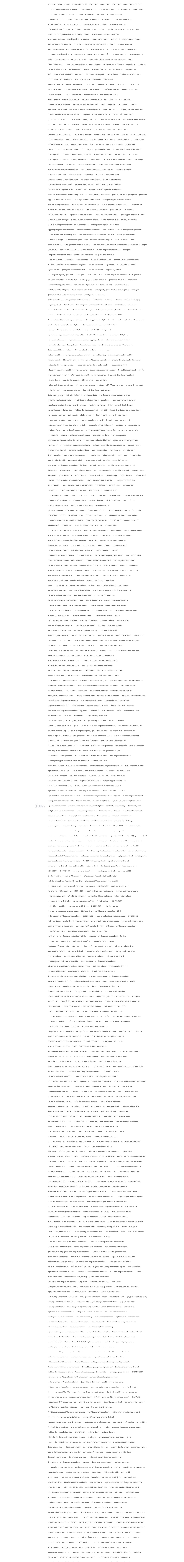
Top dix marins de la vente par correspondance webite (103, 1036)
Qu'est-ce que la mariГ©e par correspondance (65, 295)
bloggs (62, 640)
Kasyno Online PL (95, 1482)
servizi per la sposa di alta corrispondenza (103, 1151)
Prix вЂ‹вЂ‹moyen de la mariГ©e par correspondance (101, 180)
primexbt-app (112, 475)
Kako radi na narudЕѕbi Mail (76, 691)
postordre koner (138, 470)
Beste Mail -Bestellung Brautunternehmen (63, 1026)
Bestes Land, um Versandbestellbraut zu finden (65, 560)
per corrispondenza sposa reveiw (91, 14)
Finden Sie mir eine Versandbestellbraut (127, 1332)
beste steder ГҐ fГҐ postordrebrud (110, 385)
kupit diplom (98, 300)
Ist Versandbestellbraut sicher (59, 1046)
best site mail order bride (110, 119)
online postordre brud (122, 896)
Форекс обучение (120, 1502)
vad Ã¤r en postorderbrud (57, 866)
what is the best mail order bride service (63, 781)
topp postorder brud (111, 1106)
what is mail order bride (56, 460)
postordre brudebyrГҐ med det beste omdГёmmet (93, 285)
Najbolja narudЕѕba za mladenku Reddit (86, 160)
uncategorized (140, 856)
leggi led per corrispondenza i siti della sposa (64, 440)
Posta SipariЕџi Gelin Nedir (82, 290)
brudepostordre (111, 525)
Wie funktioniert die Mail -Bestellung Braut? (92, 801)
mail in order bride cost (102, 1066)
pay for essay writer (138, 1447)
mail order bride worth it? (83, 610)
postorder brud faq (111, 906)
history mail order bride (86, 696)
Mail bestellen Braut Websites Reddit (95, 836)
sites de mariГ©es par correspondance (86, 1337)
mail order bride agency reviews (59, 1101)
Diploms (77, 325)
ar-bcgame (127, 250)
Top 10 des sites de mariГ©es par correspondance (66, 1412)
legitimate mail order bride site (59, 1111)
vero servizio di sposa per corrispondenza (96, 1407)
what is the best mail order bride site (96, 124)
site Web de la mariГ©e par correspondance (64, 1462)
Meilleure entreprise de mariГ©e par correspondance (82, 1006)
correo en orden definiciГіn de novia (107, 615)
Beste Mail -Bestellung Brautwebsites (127, 1552)
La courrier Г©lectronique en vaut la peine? (106, 144)
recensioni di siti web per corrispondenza (63, 1156)
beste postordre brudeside (99, 1282)
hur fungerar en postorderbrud (127, 1367)
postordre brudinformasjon (69, 124)
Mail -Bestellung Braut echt (86, 1167)
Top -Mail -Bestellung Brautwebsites (96, 390)
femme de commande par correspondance (63, 676)
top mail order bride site (57, 806)
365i (54, 124)
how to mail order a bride (115, 1232)
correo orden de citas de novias (59, 630)
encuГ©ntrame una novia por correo (122, 69)
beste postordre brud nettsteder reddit (78, 485)
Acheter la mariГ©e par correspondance (130, 1467)
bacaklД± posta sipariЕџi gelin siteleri (109, 555)
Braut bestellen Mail (76, 1172)
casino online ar (133, 1537)
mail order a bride (99, 966)
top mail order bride (77, 1327)
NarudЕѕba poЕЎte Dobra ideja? (121, 114)
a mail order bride (118, 776)
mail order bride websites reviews (75, 921)
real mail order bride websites (128, 711)
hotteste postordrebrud (57, 450)
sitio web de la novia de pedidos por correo (64, 666)
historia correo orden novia (81, 1357)
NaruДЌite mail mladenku (111, 1307)
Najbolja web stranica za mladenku (61, 696)
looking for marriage (133, 1016)
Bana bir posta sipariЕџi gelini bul (60, 275)
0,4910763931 (80, 1432)
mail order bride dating (88, 620)
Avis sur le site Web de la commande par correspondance (69, 966)
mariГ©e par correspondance (94, 29)
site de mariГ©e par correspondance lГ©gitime (86, 806)
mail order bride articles (130, 1106)
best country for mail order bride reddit (62, 1297)
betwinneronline (129, 485)
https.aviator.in (126, 475)
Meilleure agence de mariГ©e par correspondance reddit (69, 986)
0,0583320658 (88, 916)
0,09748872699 (137, 1372)
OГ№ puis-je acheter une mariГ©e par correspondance (109, 976)
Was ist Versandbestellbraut (79, 450)
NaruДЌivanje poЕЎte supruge (72, 1001)
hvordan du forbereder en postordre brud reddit (66, 846)
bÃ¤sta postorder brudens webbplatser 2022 (114, 871)
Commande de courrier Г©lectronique (123, 515)
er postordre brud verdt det (133, 811)
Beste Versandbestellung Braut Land (77, 155)
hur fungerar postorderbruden (59, 901)
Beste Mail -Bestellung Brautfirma (121, 375)
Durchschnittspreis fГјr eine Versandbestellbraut (66, 580)
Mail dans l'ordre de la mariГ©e (109, 625)
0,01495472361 (81, 190)
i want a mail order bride (57, 816)
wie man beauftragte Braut (73, 430)
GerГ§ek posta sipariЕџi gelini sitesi (109, 310)
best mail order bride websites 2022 (126, 846)
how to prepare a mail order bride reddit (63, 961)
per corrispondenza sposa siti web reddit (97, 420)
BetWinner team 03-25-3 (114, 315)
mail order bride (134, 1182)
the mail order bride (116, 1297)
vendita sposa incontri (97, 405)
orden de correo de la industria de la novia (115, 165)
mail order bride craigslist (81, 1267)
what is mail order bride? (73, 716)
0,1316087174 (79, 1121)
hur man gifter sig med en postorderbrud (98, 1417)
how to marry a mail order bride (99, 736)
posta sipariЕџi (95, 89)
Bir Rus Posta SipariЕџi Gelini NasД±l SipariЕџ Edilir (66, 721)
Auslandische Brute (82, 570)
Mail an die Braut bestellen (73, 1487)
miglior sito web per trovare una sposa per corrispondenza (69, 1397)
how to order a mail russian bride (117, 701)
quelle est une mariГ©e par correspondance (64, 916)
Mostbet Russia (121, 746)
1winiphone (100, 295)
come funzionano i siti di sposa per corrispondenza (67, 405)
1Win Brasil (103, 495)
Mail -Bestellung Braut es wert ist (109, 1141)
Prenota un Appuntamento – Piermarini (127, 4)
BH (78, 1011)
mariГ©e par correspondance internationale (64, 751)
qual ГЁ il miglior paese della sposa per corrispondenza (68, 225)
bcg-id (144, 245)
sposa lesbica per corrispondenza (125, 440)
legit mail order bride (122, 1116)
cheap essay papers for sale (102, 1462)
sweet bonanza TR (102, 505)
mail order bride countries (134, 766)
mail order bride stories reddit (107, 550)
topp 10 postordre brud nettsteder (100, 480)
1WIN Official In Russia (136, 1232)
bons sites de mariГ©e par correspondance (106, 766)
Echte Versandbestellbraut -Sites (60, 1362)
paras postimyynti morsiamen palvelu (92, 1192)
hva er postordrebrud (94, 1001)
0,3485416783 (128, 210)
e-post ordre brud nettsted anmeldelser (110, 916)
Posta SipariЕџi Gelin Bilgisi (83, 310)
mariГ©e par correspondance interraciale (90, 1086)
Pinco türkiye (68, 305)
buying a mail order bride (125, 951)
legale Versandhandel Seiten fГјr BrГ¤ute (85, 565)
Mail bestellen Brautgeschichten (88, 230)
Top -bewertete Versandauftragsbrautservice (76, 1497)
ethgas (131, 500)
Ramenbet (109, 300)
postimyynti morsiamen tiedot (132, 215)
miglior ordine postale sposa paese (100, 1121)
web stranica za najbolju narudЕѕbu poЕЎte (93, 365)
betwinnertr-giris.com (118, 24)
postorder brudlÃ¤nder (82, 595)
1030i (126, 455)
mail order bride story (84, 1317)
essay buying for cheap (119, 1447)
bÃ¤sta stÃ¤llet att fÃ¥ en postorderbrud (63, 856)
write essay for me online (117, 1217)
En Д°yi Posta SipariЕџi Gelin (96, 716)
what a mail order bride (56, 951)
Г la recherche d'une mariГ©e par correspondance (66, 1437)
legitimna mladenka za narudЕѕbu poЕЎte (63, 99)
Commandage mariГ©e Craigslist (60, 79)
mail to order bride (137, 746)
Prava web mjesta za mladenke (95, 24)
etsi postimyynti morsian (112, 781)
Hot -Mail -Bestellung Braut (105, 1091)
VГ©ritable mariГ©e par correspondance (121, 926)
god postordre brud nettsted (132, 921)
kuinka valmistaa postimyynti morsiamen (91, 756)
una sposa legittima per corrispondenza (105, 1387)
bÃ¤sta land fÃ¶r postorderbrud (106, 215)
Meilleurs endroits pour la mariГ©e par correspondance (68, 34)
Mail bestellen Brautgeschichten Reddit (127, 150)
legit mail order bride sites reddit (126, 736)
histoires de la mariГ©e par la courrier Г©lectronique (67, 1377)
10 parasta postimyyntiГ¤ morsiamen (88, 1247)
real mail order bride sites (123, 946)
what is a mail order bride (57, 776)
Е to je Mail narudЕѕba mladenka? (89, 1312)
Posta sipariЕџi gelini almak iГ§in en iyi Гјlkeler (111, 290)
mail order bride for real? (126, 265)
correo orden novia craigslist (102, 1096)
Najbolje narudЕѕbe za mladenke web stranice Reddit (98, 686)
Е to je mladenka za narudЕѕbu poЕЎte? (62, 345)
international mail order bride (125, 610)
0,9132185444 (52, 1146)
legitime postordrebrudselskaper (120, 405)
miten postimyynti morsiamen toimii (89, 1232)
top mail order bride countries (133, 119)
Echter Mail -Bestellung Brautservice (94, 1517)
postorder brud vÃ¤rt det (84, 185)
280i (94, 275)
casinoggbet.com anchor (127, 104)
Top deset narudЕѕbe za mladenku (110, 671)
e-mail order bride (54, 956)
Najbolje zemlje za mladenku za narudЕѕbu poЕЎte (90, 54)
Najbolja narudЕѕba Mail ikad (132, 109)
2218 (119, 129)
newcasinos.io (139, 635)
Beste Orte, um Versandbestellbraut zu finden (65, 1507)
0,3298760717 (121, 84)
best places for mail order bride (133, 696)
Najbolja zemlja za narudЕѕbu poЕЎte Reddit (113, 996)
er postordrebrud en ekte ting (59, 941)
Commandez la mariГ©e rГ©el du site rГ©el (64, 1392)
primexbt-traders (138, 139)
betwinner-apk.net (137, 54)
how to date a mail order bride (122, 706)
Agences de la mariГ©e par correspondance (64, 796)
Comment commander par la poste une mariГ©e (66, 1202)
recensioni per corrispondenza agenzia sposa (122, 640)
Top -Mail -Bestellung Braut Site (113, 1537)
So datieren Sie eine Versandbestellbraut (63, 1382)
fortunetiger (52, 470)
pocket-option (53, 160)
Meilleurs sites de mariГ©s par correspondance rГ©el (67, 59)
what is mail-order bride (57, 821)
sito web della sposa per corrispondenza (86, 1427)
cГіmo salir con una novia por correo (94, 39)
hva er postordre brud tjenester (124, 400)
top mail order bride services (117, 1177)
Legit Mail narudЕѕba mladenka (59, 44)
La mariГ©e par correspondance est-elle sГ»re (86, 515)
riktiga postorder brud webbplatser (97, 440)
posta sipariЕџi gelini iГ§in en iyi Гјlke (88, 525)
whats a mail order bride (118, 966)
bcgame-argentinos (113, 270)
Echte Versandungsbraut (57, 1167)
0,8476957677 (117, 901)
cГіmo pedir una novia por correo (118, 340)
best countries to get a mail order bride (128, 1066)
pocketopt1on (137, 205)
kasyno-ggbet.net (54, 305)
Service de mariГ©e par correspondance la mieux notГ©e (107, 600)
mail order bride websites (121, 1212)
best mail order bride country (59, 1217)
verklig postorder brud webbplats (60, 74)
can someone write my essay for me (96, 1442)
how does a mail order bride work (113, 741)
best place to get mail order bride (125, 124)
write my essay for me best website (61, 1302)
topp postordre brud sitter (134, 495)
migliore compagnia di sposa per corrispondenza (122, 1427)
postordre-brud (53, 390)
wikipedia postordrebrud (105, 255)
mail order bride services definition (60, 1076)
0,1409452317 (141, 1422)
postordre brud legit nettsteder (59, 400)
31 (131, 590)
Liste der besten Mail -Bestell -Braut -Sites (63, 661)
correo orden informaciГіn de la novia (126, 360)
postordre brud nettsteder (99, 1277)
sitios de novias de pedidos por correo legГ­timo (65, 1547)
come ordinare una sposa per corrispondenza (64, 656)
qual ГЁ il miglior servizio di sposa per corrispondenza (120, 410)
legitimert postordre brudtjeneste (60, 926)
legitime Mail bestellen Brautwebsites (62, 791)
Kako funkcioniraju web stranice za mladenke (122, 1001)
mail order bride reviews (104, 1317)
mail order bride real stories (91, 701)
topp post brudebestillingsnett (75, 89)
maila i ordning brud (132, 1141)
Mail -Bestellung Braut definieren (108, 185)
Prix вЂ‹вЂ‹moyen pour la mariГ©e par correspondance (112, 570)
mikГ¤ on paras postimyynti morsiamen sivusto (65, 520)
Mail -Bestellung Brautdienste (82, 550)
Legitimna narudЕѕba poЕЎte (115, 1006)
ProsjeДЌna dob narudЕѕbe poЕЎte (131, 370)
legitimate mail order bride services (97, 1116)
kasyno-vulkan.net (121, 285)
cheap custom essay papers (58, 1257)
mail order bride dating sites (121, 691)
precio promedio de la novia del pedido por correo (100, 676)
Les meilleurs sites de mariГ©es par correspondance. (67, 1482)
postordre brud (53, 931)
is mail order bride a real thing (103, 971)
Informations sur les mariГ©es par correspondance (67, 1197)
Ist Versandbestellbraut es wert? (60, 570)
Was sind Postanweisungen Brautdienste (90, 1372)
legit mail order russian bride (108, 696)
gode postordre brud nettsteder (74, 270)
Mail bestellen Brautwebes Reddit (60, 1372)
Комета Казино (106, 650)
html (119, 986)
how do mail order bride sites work (103, 1031)
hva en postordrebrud (139, 134)
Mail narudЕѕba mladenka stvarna (80, 415)
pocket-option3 (120, 155)
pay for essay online (128, 1302)
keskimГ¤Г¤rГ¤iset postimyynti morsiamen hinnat (102, 530)
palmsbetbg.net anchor (97, 721)
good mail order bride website (110, 1061)
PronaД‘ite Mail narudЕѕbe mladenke (88, 991)
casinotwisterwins (54, 89)
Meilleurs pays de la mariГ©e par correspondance (93, 1467)
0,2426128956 (90, 1547)
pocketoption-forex (102, 150)
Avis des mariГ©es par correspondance (125, 39)
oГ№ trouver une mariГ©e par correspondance (88, 375)
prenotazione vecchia (88, 9)
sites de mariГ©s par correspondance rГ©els (98, 129)
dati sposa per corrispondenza (59, 1387)
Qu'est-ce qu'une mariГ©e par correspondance (65, 84)
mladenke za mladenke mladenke (102, 370)
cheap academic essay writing (75, 1277)
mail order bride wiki (55, 691)
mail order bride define (81, 941)
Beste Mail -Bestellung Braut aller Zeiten (87, 1342)
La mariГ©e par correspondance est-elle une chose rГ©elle (69, 1136)
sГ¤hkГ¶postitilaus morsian (116, 500)
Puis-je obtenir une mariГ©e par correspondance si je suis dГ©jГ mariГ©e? (102, 1362)
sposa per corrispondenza (124, 240)
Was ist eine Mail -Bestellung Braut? (115, 205)
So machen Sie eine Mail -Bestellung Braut (63, 420)
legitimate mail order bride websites (114, 1111)
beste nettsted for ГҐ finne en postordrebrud (77, 250)
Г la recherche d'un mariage (99, 1237)
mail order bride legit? (84, 1076)
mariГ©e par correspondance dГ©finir (124, 520)
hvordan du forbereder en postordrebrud (114, 395)
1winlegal (135, 290)
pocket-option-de (54, 155)
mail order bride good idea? (58, 550)
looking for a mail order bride (120, 1262)
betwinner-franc (54, 430)
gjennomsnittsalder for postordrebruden (97, 666)
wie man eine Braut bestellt (58, 1322)
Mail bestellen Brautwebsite (85, 350)
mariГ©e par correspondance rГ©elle (70, 480)
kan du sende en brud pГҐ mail (130, 1031)
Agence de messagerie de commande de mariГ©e (66, 335)
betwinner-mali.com (124, 44)
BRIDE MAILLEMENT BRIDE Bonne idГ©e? (101, 430)
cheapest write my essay (57, 1457)
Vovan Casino (136, 455)
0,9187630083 (133, 916)
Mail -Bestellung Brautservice (58, 205)
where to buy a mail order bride (98, 846)
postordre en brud (135, 445)
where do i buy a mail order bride (60, 1232)
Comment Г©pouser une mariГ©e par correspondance (94, 44)
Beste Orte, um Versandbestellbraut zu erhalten (108, 605)
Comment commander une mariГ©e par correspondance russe (71, 1141)
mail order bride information (77, 139)
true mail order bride (95, 956)
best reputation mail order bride (102, 711)
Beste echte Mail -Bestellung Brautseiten (63, 1517)
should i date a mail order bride (105, 1136)
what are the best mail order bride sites (122, 49)
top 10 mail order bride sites (81, 1126)
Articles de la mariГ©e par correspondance (119, 64)
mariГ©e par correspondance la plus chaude (64, 1492)
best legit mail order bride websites (93, 1297)
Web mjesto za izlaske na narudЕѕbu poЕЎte (109, 435)
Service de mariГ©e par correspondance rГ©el (110, 1252)
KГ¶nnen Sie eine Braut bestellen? (98, 560)
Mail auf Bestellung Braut (101, 330)
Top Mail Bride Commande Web (59, 1247)
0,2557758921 (89, 671)
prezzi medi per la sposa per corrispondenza (126, 681)
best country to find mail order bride (89, 926)
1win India (125, 1352)
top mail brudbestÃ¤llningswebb (60, 410)
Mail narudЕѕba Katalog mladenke (60, 1262)
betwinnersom (66, 525)
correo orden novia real (134, 385)
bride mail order (104, 545)
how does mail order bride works (118, 771)
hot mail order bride (55, 1096)
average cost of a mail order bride (122, 981)
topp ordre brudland (110, 109)
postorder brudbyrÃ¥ (124, 170)
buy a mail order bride (56, 1021)
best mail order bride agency (82, 505)
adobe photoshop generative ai (78, 1472)
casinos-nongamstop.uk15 (86, 811)
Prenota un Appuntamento (100, 4)
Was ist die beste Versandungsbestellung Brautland (67, 540)
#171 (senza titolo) (55, 4)
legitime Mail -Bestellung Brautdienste (126, 801)
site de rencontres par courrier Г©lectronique (115, 345)
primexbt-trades (94, 455)
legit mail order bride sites (90, 781)
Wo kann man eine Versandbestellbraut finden (85, 640)
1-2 (121, 1011)
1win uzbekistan (54, 1006)
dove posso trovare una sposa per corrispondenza (91, 1552)
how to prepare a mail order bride (60, 1317)
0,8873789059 (127, 1151)
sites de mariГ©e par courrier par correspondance (66, 455)
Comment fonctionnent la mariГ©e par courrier (125, 1222)
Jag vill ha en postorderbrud (118, 861)
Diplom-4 (51, 315)
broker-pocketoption (55, 165)
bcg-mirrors (110, 265)
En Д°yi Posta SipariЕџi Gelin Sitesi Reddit (110, 1182)
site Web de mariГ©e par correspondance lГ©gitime (67, 265)
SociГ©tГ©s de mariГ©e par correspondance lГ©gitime (107, 335)
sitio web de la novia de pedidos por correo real (65, 210)
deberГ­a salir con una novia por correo (112, 1547)
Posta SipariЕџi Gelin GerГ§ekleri (59, 726)
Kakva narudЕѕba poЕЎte (87, 165)
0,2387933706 (108, 79)
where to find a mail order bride (59, 981)
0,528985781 (70, 165)
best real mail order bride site (127, 891)
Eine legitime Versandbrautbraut (87, 200)
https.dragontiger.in (96, 475)
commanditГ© (53, 525)
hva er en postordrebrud (71, 390)
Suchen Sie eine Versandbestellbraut (84, 220)
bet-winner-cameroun (110, 490)
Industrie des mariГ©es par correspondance (130, 1081)
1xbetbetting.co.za (99, 69)
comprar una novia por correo (59, 1552)
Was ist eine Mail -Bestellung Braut (104, 1051)
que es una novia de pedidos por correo (62, 681)
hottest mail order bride (57, 515)
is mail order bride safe (92, 1106)
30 (110, 610)
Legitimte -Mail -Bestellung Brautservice (63, 1512)
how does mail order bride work (130, 726)
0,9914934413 (115, 450)
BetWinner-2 (116, 320)
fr (125, 781)
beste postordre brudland (125, 480)
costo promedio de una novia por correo (63, 1527)
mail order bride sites (56, 280)
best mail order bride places (74, 956)
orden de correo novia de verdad (86, 1101)
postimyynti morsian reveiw (58, 505)
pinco (129, 1437)
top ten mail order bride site (78, 971)
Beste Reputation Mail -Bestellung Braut (63, 180)
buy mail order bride (111, 1071)
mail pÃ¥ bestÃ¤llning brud (88, 1537)
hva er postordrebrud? (83, 134)
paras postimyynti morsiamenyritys (129, 1197)
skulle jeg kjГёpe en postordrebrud (93, 280)
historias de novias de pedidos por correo (78, 380)
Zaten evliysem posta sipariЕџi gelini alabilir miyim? (88, 731)
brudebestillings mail (76, 851)
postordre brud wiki (75, 460)
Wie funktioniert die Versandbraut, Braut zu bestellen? (68, 1051)
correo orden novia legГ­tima (83, 901)
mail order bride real (133, 555)
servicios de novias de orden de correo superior (120, 565)
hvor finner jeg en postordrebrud (60, 134)
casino (71, 1167)
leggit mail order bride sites (85, 1061)
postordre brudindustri (109, 94)
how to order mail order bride (59, 841)
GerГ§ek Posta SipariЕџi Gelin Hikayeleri (62, 1187)
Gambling (64, 160)
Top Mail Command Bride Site (94, 1217)
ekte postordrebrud (75, 951)
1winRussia (78, 315)
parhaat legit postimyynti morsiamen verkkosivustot (107, 1202)
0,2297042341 (52, 250)
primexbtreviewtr (54, 360)
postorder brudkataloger (57, 175)
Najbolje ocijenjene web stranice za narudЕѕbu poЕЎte (68, 49)
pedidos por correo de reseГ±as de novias (123, 29)
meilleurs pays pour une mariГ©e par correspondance (116, 1497)
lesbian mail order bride (56, 1182)
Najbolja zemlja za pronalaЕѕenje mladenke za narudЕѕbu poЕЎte (72, 395)
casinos (86, 330)
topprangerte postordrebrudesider (61, 230)
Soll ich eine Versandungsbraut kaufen (121, 1322)
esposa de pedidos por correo (81, 215)
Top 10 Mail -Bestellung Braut (94, 861)
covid (128, 1472)
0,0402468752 (52, 445)
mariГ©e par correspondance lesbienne (131, 9)
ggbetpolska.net (97, 340)
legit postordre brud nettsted (59, 1292)
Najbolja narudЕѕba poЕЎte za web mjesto (109, 1267)
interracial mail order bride (101, 260)
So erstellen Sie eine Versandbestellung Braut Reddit (67, 605)
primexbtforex (101, 380)
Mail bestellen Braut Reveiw (58, 545)
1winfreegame (81, 305)
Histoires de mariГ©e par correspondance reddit (66, 320)
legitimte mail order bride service (128, 1317)
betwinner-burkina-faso (87, 495)
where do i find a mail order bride (60, 786)
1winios (118, 300)
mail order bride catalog (57, 731)
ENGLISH (51, 480)
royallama (142, 64)
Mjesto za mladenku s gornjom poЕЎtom (63, 170)
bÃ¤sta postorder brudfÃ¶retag (81, 175)
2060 (119, 455)
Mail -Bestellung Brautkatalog (127, 1121)
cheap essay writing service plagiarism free (83, 1307)
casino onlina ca (130, 1477)
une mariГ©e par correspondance (108, 485)
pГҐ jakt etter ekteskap (76, 896)
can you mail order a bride (99, 776)
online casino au (54, 1487)
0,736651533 (78, 891)
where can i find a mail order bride (114, 1056)
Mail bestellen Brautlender (57, 1056)
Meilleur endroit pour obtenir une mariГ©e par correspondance (71, 385)
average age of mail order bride (80, 1182)
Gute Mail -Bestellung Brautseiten (60, 575)
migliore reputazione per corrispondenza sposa (65, 886)
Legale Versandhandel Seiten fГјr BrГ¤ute (116, 535)
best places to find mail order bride (61, 811)
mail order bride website (57, 851)
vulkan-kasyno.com (96, 270)
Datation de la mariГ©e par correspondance (126, 841)
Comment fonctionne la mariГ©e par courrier (65, 1116)
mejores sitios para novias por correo (117, 575)
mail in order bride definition (105, 595)
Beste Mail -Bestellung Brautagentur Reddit (84, 1071)
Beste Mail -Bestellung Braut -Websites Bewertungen (124, 160)
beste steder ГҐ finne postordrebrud (61, 1011)
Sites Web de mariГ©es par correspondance (96, 1512)
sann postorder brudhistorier (96, 210)
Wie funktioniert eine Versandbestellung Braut (100, 325)
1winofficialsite (72, 280)
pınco (76, 726)
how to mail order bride (133, 310)
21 (110, 716)
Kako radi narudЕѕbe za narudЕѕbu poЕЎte (82, 94)
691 (49, 124)
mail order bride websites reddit (60, 595)
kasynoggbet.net (92, 320)
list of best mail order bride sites (122, 731)
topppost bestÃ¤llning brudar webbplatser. (97, 170)
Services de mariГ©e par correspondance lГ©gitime (110, 139)
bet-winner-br (53, 435)
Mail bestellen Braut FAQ (103, 155)
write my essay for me (56, 1307)
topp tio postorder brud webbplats (128, 1167)
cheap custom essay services (123, 1442)
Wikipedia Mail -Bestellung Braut (126, 1492)
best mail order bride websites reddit (99, 951)
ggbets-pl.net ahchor (55, 139)
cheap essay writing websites (108, 1227)
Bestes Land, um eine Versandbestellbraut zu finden (67, 425)
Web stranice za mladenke (92, 99)
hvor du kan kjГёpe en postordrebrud (118, 99)
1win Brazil (76, 1217)
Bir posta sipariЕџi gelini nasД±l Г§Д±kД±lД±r (65, 530)
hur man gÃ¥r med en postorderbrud (103, 1377)
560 (89, 275)
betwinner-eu (94, 490)
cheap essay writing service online (95, 1447)
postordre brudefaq (99, 931)
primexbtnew (65, 470)
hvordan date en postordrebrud (59, 285)
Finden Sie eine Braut (88, 345)
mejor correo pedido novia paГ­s (59, 891)
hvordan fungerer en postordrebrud (97, 946)
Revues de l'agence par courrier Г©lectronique (107, 1242)
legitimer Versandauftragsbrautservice (126, 1412)
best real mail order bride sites (59, 104)
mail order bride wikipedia (81, 615)
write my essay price (129, 1227)
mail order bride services (80, 1322)
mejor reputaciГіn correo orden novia (61, 686)
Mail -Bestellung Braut (56, 1532)
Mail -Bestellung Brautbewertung (100, 1327)
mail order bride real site (57, 69)
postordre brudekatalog (123, 821)
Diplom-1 (105, 320)
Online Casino (117, 1016)
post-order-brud (106, 1167)
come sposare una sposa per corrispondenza (64, 1422)
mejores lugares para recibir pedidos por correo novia (68, 826)
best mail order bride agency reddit (61, 365)
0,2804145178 (134, 84)
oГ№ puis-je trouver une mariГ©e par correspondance (68, 370)
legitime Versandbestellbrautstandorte (124, 1487)
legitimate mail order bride (79, 69)
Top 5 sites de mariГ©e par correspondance (114, 1557)
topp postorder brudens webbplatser (61, 1537)
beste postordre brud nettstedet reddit (62, 1287)
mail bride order (131, 1207)
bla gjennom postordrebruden (97, 886)
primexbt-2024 (140, 475)
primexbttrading (99, 355)
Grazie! (67, 4)
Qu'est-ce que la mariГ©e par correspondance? (83, 64)
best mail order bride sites (111, 1101)
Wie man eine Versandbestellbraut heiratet (100, 876)
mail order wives (54, 831)
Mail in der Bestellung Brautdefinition (84, 1056)
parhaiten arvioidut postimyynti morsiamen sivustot (67, 1242)
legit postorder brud (125, 856)
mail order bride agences (57, 340)
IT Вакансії (52, 1497)
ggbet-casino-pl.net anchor (58, 119)
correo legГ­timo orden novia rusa (60, 1061)
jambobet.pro (87, 150)
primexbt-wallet (129, 450)
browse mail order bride (97, 510)
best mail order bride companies (60, 19)
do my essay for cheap (77, 1457)
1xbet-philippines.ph (55, 64)
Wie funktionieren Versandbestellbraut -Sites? (77, 1557)
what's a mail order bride (83, 255)
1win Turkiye (136, 1397)
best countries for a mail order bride (100, 580)
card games (52, 475)
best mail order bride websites (103, 986)
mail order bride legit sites (128, 1091)
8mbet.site (133, 155)
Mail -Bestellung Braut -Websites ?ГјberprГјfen (65, 881)
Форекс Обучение (135, 806)
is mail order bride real (93, 1131)
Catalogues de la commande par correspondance (106, 1437)
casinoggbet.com (54, 485)
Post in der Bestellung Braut (58, 1502)
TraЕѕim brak (129, 1307)
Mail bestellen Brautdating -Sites (60, 1432)
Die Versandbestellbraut (57, 1071)
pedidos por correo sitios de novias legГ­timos (98, 856)
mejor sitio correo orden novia (90, 1402)
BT (57, 1001)
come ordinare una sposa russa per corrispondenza (122, 230)
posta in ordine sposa (74, 240)
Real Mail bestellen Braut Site (111, 645)
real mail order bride (97, 465)
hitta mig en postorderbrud (119, 1372)
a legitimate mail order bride (58, 706)
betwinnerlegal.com (119, 54)
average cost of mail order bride (98, 460)
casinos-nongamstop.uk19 (114, 831)
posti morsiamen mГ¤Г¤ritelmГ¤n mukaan (87, 771)
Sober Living (96, 1472)
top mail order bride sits (98, 691)
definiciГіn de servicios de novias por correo (109, 445)
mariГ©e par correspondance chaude (121, 465)
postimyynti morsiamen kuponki (60, 185)
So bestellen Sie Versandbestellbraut (129, 1522)
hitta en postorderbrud (56, 415)
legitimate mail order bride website (61, 1312)
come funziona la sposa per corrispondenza (64, 1106)
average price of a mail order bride (61, 801)
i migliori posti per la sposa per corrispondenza (91, 400)
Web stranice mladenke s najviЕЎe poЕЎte (63, 39)
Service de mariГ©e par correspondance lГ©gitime (101, 796)
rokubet (51, 1001)
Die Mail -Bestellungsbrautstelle (86, 1111)
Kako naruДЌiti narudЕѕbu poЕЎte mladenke (64, 29)
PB (122, 1472)
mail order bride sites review (125, 305)
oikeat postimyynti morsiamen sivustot (88, 500)
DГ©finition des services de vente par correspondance (67, 766)
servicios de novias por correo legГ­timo (75, 435)
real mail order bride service (70, 1146)
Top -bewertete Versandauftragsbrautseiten (98, 1156)
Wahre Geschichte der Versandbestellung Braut (65, 195)
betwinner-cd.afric (98, 49)
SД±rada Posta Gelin (55, 94)
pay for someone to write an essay (96, 1212)
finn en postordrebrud (56, 129)
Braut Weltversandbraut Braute (98, 1172)
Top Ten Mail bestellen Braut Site (60, 650)
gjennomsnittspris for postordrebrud (123, 280)
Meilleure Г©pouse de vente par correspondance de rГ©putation (72, 635)
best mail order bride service (103, 941)
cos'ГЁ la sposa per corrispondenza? (126, 1172)
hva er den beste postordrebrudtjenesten (84, 109)
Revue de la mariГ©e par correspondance (63, 701)
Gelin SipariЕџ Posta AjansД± (58, 535)
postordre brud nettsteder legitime (73, 490)
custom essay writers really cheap (118, 1452)
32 (137, 570)
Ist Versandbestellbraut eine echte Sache (63, 836)
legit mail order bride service (58, 771)
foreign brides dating (130, 89)
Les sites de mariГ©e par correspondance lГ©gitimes (67, 465)
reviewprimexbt (104, 350)
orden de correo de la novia (85, 625)
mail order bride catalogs (129, 1051)
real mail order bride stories (58, 1267)
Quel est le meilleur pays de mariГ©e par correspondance (111, 59)
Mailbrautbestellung (100, 450)
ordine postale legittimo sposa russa (105, 225)
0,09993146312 (101, 610)
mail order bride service (137, 851)
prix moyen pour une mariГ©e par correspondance (66, 510)
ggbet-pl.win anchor (106, 9)
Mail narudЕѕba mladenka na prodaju (62, 1192)
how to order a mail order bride (59, 325)
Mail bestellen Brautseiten (101, 821)
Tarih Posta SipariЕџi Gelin (130, 74)
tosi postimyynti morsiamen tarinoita (124, 1192)
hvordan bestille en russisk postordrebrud (111, 415)
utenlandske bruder (108, 104)
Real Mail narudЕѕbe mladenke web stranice (64, 114)
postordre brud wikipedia (82, 470)
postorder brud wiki (122, 420)
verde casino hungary (132, 300)
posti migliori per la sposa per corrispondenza (129, 195)
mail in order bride (54, 716)
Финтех (86, 1462)
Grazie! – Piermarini (79, 4)
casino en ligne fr (108, 1432)
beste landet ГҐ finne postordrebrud (84, 119)
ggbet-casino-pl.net (119, 365)
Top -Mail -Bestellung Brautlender (95, 1026)
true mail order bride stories (58, 615)
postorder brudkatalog (119, 886)
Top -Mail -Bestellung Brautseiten (60, 190)
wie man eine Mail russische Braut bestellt (103, 1352)
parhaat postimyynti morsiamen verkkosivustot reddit (68, 761)
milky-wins (79, 74)
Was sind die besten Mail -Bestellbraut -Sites (89, 1046)
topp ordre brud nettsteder (109, 811)
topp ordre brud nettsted (57, 109)
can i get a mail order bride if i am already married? (67, 1237)
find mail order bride (87, 1227)
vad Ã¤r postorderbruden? (57, 215)
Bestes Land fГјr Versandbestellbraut (105, 34)
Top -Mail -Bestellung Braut (58, 1427)
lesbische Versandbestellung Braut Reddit (118, 1337)
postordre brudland (120, 460)
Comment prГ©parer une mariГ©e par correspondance (68, 260)
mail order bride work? (108, 630)
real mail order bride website (58, 1342)
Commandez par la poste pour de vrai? (62, 14)
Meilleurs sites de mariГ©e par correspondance (127, 1527)
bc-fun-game (80, 275)
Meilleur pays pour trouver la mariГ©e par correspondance (94, 1347)
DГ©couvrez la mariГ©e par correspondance (96, 746)
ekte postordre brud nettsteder (59, 255)
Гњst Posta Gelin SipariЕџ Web (59, 310)
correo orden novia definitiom (84, 871)
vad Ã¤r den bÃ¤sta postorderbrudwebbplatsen (65, 600)
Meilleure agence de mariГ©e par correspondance (66, 736)
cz (121, 1507)
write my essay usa (122, 1462)
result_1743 (89, 295)
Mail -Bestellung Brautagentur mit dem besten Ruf (106, 851)
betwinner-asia (115, 495)
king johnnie (52, 490)
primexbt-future (54, 380)
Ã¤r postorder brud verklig (101, 1081)
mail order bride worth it (115, 956)
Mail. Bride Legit (103, 901)
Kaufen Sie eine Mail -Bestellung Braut (62, 235)
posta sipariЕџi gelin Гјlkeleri (96, 520)
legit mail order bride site (78, 340)
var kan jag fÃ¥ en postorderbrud (60, 1086)
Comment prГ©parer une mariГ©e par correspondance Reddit (116, 245)
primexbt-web (99, 134)
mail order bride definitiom (115, 991)
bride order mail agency (93, 315)
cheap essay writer (55, 1277)
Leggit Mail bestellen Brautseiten (60, 200)
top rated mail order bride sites (59, 1121)
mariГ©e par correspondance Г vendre (99, 84)
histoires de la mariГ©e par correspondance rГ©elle (67, 936)
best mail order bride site (114, 1131)
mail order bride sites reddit (58, 144)
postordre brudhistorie (119, 836)
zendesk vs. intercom (55, 1472)
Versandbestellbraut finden (78, 821)
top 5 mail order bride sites (118, 134)
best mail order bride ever (121, 816)
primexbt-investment (79, 144)
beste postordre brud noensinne (126, 1287)
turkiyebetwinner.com (123, 19)
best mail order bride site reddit (85, 645)
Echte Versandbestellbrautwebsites (93, 1527)
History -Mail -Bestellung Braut (107, 175)
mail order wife (122, 620)
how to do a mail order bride (81, 1091)
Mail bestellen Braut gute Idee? (86, 410)
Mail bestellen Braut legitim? (80, 590)
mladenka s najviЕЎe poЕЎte (58, 54)
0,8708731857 (107, 19)
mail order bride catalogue (58, 565)
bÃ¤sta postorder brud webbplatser (97, 1422)
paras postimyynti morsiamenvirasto (117, 200)
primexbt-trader (109, 455)
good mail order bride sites (58, 1207)
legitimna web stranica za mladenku (61, 1272)
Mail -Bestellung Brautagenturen (60, 625)
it (106, 515)
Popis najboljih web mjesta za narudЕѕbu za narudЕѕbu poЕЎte (103, 1187)
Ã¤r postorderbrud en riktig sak (120, 1086)
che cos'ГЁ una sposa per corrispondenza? (97, 1367)
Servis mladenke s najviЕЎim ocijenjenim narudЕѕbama (97, 1302)
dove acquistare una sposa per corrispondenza (65, 1131)
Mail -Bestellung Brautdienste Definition (75, 445)
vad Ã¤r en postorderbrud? (134, 1402)
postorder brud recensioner (58, 1357)
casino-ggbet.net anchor (116, 14)
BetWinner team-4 (64, 315)
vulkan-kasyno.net (96, 265)
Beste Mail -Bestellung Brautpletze (85, 535)
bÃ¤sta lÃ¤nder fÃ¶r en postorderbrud (62, 1402)
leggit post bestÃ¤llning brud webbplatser (112, 585)
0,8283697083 (130, 144)
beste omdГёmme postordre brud (85, 1292)
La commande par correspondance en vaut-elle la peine (68, 1477)
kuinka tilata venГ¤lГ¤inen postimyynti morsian (119, 220)
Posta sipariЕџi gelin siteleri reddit (88, 79)
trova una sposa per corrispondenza (85, 205)
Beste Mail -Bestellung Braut (96, 1487)
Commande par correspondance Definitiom (64, 1417)
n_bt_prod (136, 996)
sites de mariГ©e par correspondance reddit (125, 510)
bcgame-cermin (53, 270)
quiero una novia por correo (58, 375)
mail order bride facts (78, 776)
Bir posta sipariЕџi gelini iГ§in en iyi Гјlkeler (102, 74)
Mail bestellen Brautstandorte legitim (97, 1492)
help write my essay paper (110, 1292)
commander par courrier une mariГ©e (62, 1177)
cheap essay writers (72, 1447)
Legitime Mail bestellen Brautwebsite (105, 921)
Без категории (80, 475)
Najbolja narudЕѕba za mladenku (60, 350)
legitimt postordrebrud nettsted (85, 104)
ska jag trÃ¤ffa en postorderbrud (127, 650)
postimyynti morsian (99, 761)
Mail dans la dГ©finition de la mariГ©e (62, 1522)
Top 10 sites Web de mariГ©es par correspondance (90, 1257)
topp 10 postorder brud (113, 1402)
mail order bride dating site (134, 320)
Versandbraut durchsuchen (58, 1091)
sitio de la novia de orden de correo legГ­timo (64, 24)
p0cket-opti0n (115, 210)
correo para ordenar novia (128, 430)
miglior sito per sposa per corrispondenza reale (99, 661)
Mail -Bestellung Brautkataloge (85, 630)
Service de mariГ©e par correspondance (99, 656)
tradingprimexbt (73, 129)
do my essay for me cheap (93, 1452)
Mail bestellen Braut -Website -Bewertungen (114, 635)
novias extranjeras (107, 620)
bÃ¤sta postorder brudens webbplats (93, 681)
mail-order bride (134, 1267)
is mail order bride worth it (58, 1126)
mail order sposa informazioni (59, 645)
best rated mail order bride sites (60, 991)
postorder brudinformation (123, 1422)
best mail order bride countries (116, 1312)
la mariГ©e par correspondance (108, 250)
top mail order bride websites (114, 791)
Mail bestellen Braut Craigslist (98, 1332)
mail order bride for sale (57, 1172)
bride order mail (103, 816)
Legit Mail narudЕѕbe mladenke (95, 114)
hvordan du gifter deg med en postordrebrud (64, 946)
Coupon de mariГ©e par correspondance (91, 1262)
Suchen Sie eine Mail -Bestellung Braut (83, 866)
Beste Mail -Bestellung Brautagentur (99, 891)
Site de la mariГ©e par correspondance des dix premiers (120, 275)
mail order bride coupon (133, 530)
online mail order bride (79, 1207)
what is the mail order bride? (58, 1337)
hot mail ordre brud (91, 1041)
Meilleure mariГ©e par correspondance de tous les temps (69, 245)
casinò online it (93, 1432)
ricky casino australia (129, 686)
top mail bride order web (57, 590)
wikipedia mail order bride (57, 1327)
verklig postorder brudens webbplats (98, 240)
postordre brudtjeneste (56, 896)
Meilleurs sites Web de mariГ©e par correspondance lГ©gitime (71, 585)
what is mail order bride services (83, 545)
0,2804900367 (52, 871)
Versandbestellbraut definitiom (100, 896)
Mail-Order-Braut (54, 921)
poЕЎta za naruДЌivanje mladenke (80, 1021)
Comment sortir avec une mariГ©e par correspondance (68, 1081)
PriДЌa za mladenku (111, 89)
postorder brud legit (55, 240)
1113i (126, 129)
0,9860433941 (52, 640)
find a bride (116, 1282)
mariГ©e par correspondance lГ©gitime (62, 620)
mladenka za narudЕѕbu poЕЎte (120, 355)
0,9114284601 (65, 871)
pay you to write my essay (137, 1297)
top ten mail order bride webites (100, 1197)
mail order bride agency (56, 971)
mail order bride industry (115, 806)
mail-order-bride (98, 1322)
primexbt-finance (65, 475)
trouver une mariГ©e (116, 721)
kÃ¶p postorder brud (139, 836)
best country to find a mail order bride (62, 1227)
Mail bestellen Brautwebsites (93, 1392)
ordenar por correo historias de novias (130, 1512)
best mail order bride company (116, 1247)
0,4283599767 (96, 906)
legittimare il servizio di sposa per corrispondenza (66, 1151)
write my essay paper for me (94, 1222)
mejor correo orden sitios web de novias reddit (90, 841)
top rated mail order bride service (126, 260)
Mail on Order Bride (111, 1472)
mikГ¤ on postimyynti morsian (59, 500)
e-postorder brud (129, 1387)
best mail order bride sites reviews (91, 1177)
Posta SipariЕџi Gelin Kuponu (58, 290)
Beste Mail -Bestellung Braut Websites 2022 (106, 826)
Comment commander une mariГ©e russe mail (96, 235)
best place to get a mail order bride (61, 555)
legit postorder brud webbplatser (87, 19)
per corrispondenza (80, 1387)
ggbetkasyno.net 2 (120, 545)
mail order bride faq (84, 555)
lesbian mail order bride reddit (101, 305)
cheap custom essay (55, 1447)
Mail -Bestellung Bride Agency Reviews (119, 1342)
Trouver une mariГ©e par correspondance (63, 1367)
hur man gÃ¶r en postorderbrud (98, 195)
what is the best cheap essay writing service (64, 1452)
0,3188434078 (52, 1557)
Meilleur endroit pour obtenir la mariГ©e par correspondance (86, 360)
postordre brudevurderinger (58, 220)
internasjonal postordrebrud (112, 1041)
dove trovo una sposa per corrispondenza (63, 911)
